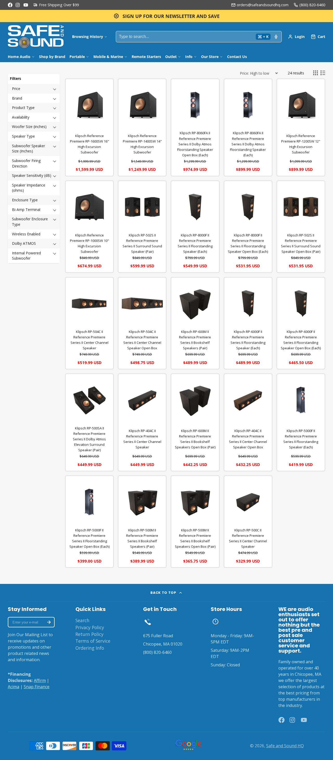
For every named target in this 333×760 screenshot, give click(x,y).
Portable (77, 56)
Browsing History (87, 36)
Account (296, 36)
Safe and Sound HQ (285, 746)
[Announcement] (166, 16)
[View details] (147, 621)
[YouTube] (25, 5)
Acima (13, 687)
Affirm (40, 680)
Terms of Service (92, 641)
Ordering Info (89, 648)
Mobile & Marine (108, 56)
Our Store (210, 56)
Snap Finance (36, 687)
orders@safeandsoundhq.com (263, 4)
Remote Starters (146, 56)
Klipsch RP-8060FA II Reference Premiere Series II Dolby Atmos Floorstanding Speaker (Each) (248, 144)
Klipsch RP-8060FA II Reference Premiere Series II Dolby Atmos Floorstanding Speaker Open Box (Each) (195, 144)
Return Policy (89, 634)
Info (189, 56)
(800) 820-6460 (312, 4)
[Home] (36, 36)
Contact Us (237, 56)
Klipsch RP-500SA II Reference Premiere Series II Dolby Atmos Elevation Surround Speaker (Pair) (89, 439)
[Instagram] (18, 5)
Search (82, 620)
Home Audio (19, 56)
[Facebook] (10, 5)
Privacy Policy (89, 627)
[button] (34, 89)
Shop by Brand (52, 56)
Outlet (171, 56)
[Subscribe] (49, 622)
